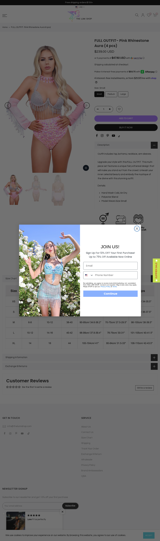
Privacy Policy (105, 286)
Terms (114, 286)
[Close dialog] (137, 228)
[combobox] (88, 275)
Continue (110, 294)
